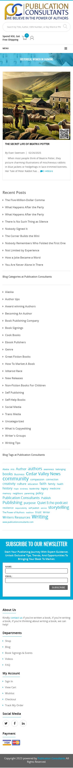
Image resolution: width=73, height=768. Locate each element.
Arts (12, 469)
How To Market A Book (20, 364)
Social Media (13, 407)
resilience (8, 507)
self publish (34, 508)
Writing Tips (12, 443)
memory (7, 493)
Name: (8, 567)
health (60, 483)
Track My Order (14, 705)
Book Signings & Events (18, 653)
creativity (9, 484)
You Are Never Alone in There (24, 265)
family (51, 483)
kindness (24, 488)
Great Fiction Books (18, 357)
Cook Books (13, 335)
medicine (55, 488)
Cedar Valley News (43, 473)
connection (52, 479)
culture (21, 484)
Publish (46, 498)
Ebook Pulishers (15, 342)
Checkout (10, 699)
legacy (44, 488)
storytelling (58, 507)
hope (16, 489)
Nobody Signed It (16, 229)
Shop (8, 641)
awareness (49, 469)
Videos (9, 659)
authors (35, 468)
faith (43, 484)
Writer (46, 512)
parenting (29, 493)
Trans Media (13, 414)
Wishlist (9, 693)
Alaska (9, 292)
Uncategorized (14, 421)
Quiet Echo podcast (52, 503)
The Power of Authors (13, 512)
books (8, 474)
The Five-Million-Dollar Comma (25, 200)
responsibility (21, 508)
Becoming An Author (18, 313)
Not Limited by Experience (22, 250)
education (33, 483)
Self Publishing (14, 392)
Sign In (9, 681)
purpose (30, 503)
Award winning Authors (20, 306)
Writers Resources (16, 517)
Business (19, 474)
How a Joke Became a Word (23, 257)
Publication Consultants (21, 498)
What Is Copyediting (18, 428)
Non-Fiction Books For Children (25, 385)
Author (21, 469)
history (7, 488)
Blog (7, 647)
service (44, 508)
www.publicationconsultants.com (18, 522)
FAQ (7, 665)
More (50, 171)
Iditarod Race (13, 371)
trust (38, 512)
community (16, 478)
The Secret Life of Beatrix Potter (27, 144)
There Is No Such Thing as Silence (26, 221)
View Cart (10, 687)
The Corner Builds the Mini (22, 236)
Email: (8, 576)
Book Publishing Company (22, 321)
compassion (37, 479)
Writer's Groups (15, 436)
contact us (16, 617)
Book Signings (14, 328)
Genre (9, 349)
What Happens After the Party (24, 207)
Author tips (12, 299)
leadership (34, 488)
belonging (61, 469)
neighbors (18, 493)
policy (39, 493)
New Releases (14, 378)
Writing (40, 517)
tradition (30, 512)
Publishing (12, 502)
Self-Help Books (15, 400)
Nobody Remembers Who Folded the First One (35, 243)
